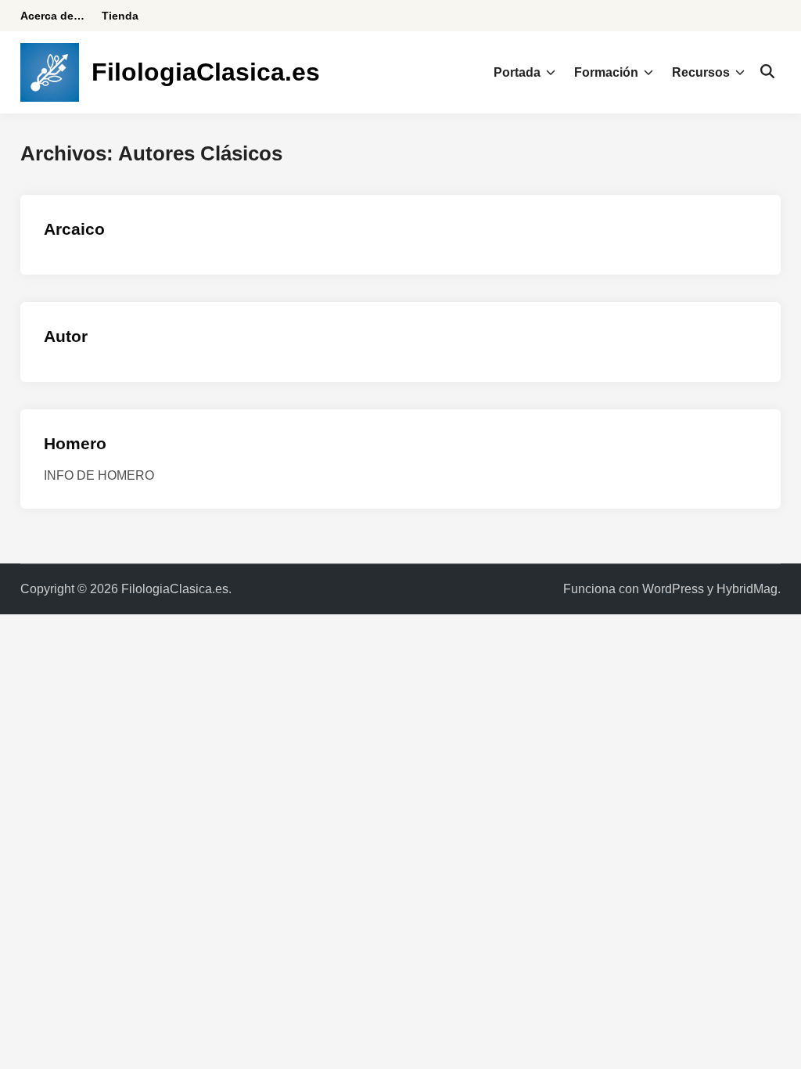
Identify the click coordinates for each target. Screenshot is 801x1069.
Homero (75, 443)
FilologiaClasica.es (206, 72)
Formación (606, 72)
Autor (66, 336)
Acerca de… (52, 15)
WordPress (673, 589)
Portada (517, 72)
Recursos (701, 72)
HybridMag (747, 589)
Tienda (120, 15)
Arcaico (74, 229)
